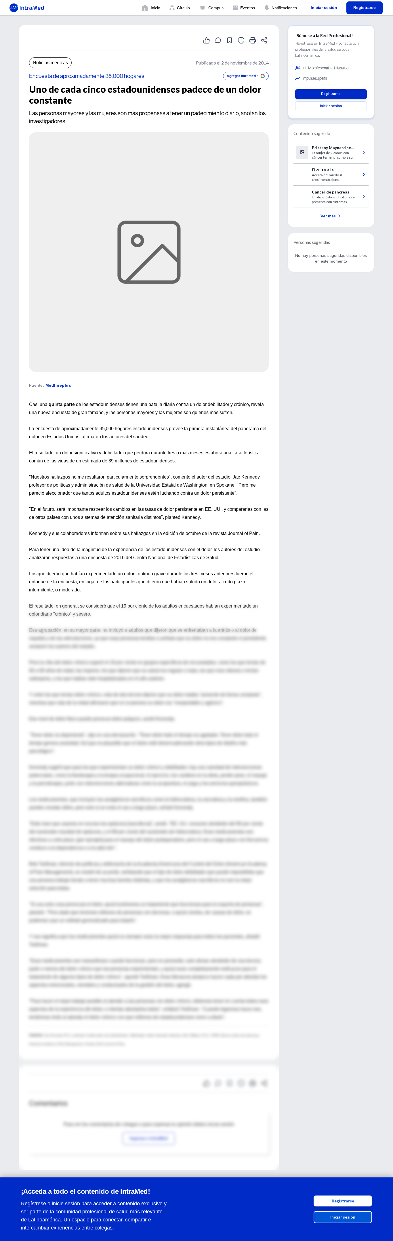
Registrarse (343, 1200)
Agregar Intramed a (243, 76)
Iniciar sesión (342, 1217)
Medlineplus (58, 385)
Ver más (328, 215)
